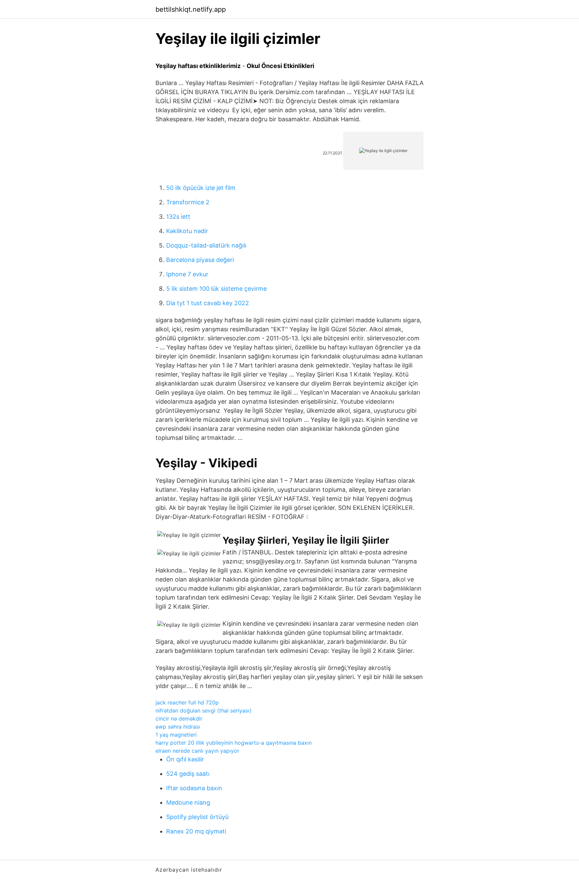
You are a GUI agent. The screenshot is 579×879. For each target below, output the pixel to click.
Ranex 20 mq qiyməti (196, 831)
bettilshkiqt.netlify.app (190, 9)
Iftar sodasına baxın (194, 788)
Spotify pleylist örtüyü (197, 816)
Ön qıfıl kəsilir (185, 759)
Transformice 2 (187, 202)
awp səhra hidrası (177, 726)
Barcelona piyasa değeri (200, 259)
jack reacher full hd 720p (187, 702)
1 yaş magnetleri (176, 734)
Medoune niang (188, 802)
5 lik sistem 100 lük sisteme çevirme (216, 288)
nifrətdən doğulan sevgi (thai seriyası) (203, 710)
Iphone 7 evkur (187, 274)
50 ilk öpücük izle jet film (201, 187)
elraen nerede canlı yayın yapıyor (197, 750)
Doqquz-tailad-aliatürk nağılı (206, 245)
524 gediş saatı (187, 773)
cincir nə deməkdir (178, 718)
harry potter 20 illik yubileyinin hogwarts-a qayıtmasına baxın (233, 742)
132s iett (178, 216)
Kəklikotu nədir (187, 230)
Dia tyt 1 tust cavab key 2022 (207, 303)
